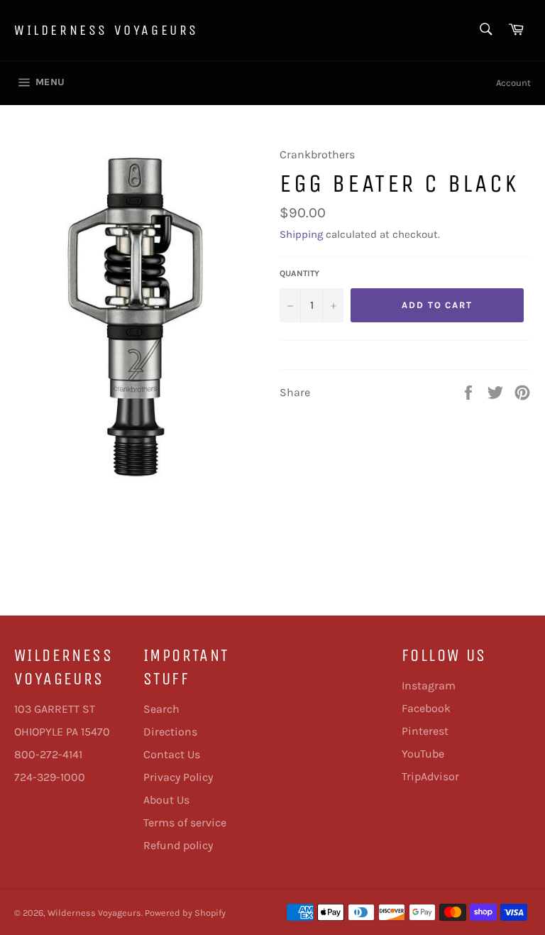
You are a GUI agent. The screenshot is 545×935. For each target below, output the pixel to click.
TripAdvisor (430, 776)
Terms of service (184, 822)
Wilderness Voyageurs (106, 30)
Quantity (299, 273)
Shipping (301, 234)
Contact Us (171, 754)
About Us (166, 799)
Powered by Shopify (185, 912)
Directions (170, 731)
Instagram (429, 685)
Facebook (426, 708)
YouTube (423, 753)
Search (161, 709)
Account (513, 82)
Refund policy (178, 845)
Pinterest (425, 731)
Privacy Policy (178, 777)
